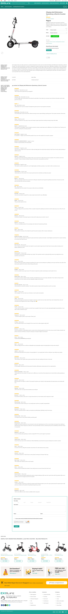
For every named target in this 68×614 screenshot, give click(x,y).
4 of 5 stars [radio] (36, 502)
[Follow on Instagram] (4, 605)
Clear (66, 28)
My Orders (45, 596)
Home (2, 6)
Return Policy (59, 603)
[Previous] (1, 553)
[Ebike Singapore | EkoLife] (5, 3)
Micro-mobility (32, 592)
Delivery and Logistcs (60, 600)
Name (15, 513)
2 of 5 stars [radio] (21, 502)
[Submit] (29, 3)
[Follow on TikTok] (5, 605)
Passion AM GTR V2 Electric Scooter (20, 555)
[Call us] (7, 605)
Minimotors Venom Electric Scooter (7, 555)
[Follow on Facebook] (2, 605)
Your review (16, 504)
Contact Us (58, 596)
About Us (58, 594)
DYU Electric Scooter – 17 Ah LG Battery (46, 556)
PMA (31, 600)
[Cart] (66, 3)
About (9, 0)
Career (58, 598)
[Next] (67, 553)
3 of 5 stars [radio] (28, 502)
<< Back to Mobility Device (51, 53)
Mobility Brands (33, 605)
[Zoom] (2, 53)
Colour (47, 29)
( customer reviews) (50, 18)
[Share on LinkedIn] (49, 58)
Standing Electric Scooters (18, 6)
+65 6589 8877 (11, 597)
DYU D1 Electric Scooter (59, 555)
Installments (62, 3)
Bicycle (31, 603)
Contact (15, 0)
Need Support (46, 603)
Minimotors (50, 43)
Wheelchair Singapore (54, 3)
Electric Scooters (8, 6)
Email (41, 513)
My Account (46, 598)
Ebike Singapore (37, 3)
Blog (12, 0)
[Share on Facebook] (47, 58)
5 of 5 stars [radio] (44, 502)
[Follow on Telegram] (9, 605)
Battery (47, 32)
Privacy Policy (59, 605)
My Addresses (46, 600)
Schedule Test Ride (47, 594)
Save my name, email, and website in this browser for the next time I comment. (29, 518)
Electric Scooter (45, 3)
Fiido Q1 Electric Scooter (32, 555)
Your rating (16, 500)
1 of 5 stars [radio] (15, 502)
